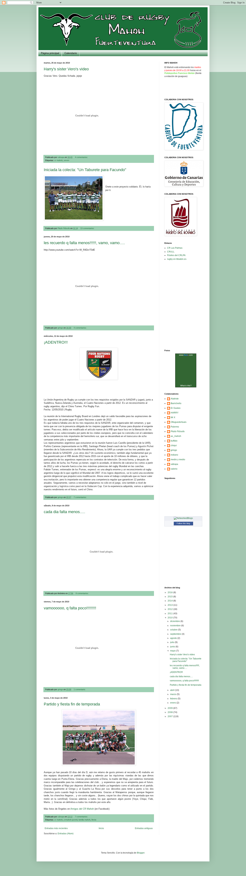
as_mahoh (176, 436)
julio (172, 642)
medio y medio (178, 459)
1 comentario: (80, 689)
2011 (170, 613)
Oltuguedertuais (178, 422)
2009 (170, 708)
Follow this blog (183, 523)
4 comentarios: (81, 157)
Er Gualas (175, 408)
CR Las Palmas (174, 248)
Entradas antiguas (144, 828)
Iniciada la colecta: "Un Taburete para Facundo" (85, 169)
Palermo (175, 426)
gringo (174, 450)
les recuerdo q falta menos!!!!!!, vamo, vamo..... (84, 243)
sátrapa (174, 464)
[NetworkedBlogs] (183, 518)
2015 (170, 596)
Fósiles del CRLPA (176, 255)
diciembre (175, 621)
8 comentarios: (82, 593)
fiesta (93, 820)
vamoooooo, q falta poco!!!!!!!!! (70, 608)
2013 (170, 605)
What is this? (185, 385)
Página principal (50, 53)
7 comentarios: (80, 497)
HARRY (174, 412)
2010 (170, 617)
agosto (173, 638)
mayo (173, 650)
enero (173, 702)
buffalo (174, 441)
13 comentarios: (87, 228)
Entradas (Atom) (65, 833)
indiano (174, 455)
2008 (170, 712)
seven (66, 160)
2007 (170, 716)
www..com (186, 355)
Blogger (140, 853)
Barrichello (176, 403)
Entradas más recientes (56, 828)
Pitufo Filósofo (178, 431)
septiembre (176, 634)
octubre (174, 629)
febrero (174, 698)
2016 (170, 592)
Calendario (70, 53)
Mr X (173, 417)
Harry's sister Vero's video (66, 69)
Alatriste (175, 398)
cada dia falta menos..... (64, 512)
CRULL (171, 251)
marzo (173, 694)
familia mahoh (84, 820)
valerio (174, 469)
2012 (170, 609)
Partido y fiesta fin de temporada (72, 704)
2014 (170, 600)
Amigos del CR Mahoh (82, 808)
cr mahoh (58, 160)
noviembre (175, 625)
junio (173, 646)
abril (172, 690)
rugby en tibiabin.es (176, 259)
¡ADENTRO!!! (56, 342)
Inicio (101, 828)
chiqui (174, 445)
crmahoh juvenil (70, 820)
